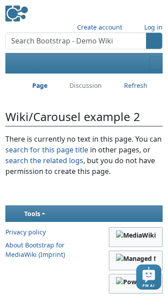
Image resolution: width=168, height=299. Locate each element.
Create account (99, 27)
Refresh (135, 85)
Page (39, 85)
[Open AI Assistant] (149, 277)
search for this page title (46, 150)
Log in (153, 27)
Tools (32, 213)
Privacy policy (25, 232)
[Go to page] (154, 40)
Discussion (85, 85)
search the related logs (44, 160)
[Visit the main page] (16, 10)
